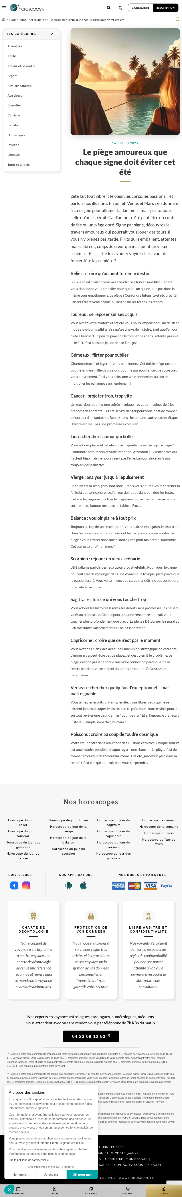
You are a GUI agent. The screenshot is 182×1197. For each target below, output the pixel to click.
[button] (9, 1189)
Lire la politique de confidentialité (29, 1160)
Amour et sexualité (21, 66)
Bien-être (14, 105)
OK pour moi (82, 1174)
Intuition (14, 145)
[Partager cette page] (177, 19)
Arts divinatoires (20, 86)
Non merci (20, 1174)
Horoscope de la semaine (159, 826)
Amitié (12, 56)
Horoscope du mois (159, 833)
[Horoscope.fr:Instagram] (26, 885)
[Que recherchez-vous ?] (108, 7)
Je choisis (51, 1174)
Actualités (15, 46)
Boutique (127, 1193)
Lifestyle (14, 154)
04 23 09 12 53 (91, 1036)
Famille (13, 125)
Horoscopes (16, 135)
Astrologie (15, 95)
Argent (12, 76)
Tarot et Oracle (19, 164)
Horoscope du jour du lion (68, 820)
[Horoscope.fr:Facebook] (14, 885)
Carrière (14, 115)
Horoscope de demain (159, 820)
